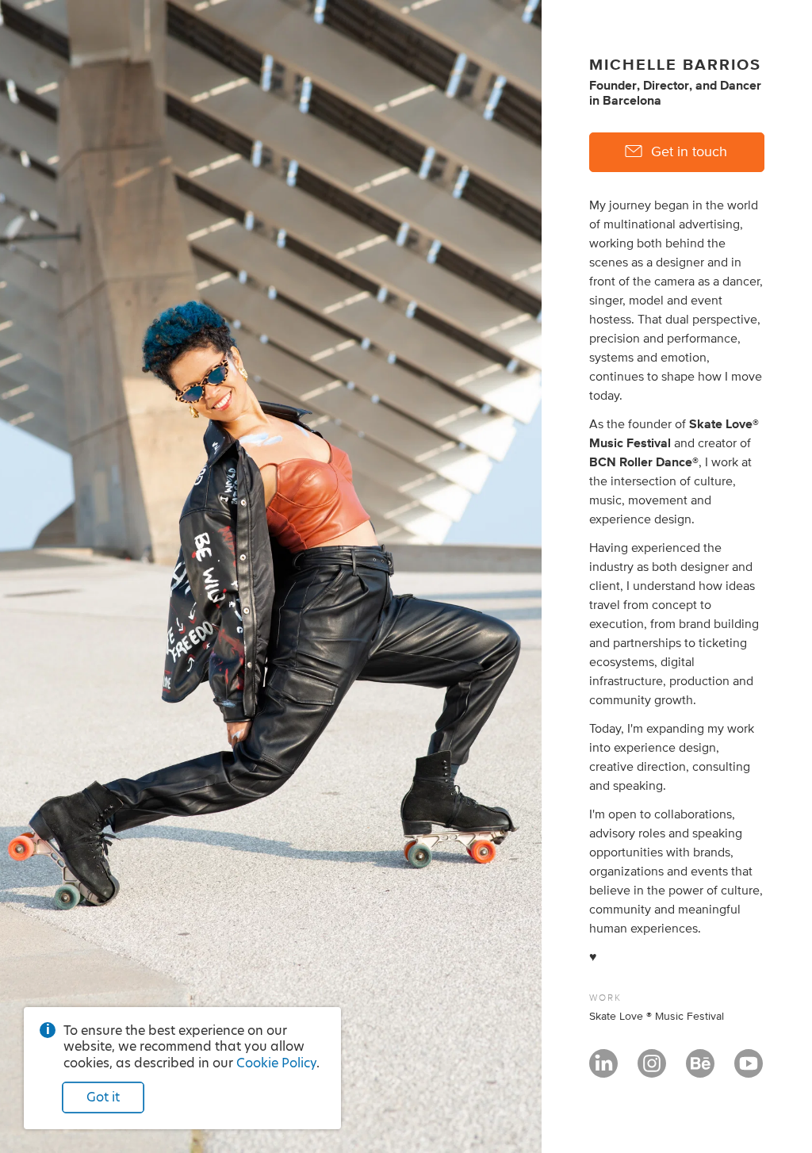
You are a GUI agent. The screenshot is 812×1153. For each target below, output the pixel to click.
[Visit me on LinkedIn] (603, 1070)
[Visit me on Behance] (700, 1070)
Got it (103, 1097)
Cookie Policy (276, 1063)
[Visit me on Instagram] (652, 1070)
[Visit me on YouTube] (748, 1070)
